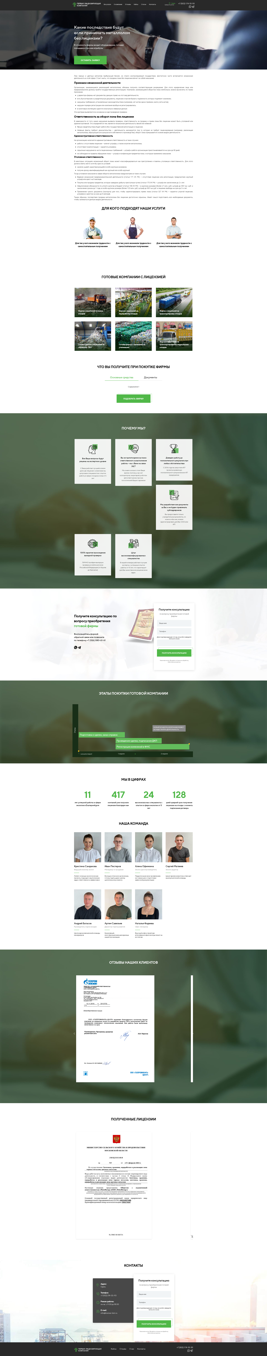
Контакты (152, 4)
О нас (131, 1349)
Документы (150, 377)
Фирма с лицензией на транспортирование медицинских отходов (174, 344)
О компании (118, 4)
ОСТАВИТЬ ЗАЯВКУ (90, 60)
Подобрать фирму (133, 398)
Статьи (143, 4)
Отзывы (128, 4)
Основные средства (121, 377)
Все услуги (107, 4)
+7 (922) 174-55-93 (186, 3)
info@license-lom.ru (109, 1313)
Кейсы (136, 4)
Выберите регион (169, 4)
